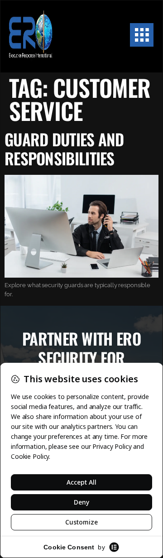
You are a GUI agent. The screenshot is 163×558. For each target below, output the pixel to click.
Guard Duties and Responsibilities (64, 148)
